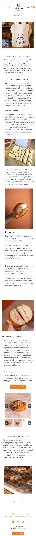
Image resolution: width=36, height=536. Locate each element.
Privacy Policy (12, 514)
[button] (9, 423)
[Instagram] (18, 522)
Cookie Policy (23, 514)
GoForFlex (22, 528)
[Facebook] (13, 522)
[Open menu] (3, 7)
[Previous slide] (6, 406)
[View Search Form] (9, 7)
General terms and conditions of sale (18, 516)
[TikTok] (23, 522)
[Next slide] (29, 406)
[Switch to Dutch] (28, 7)
